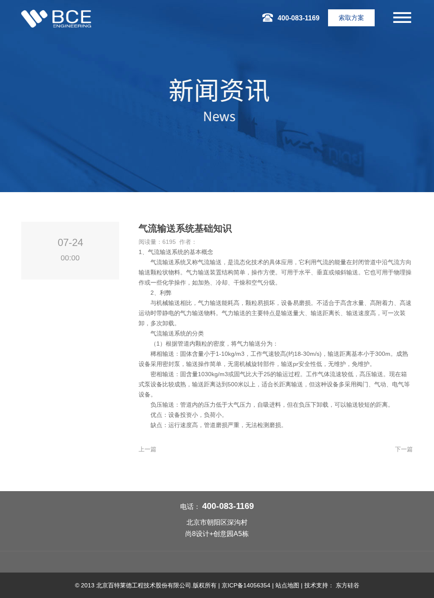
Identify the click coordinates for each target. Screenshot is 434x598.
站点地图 (287, 585)
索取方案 (351, 17)
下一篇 (404, 449)
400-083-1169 (228, 506)
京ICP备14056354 (246, 585)
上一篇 (147, 449)
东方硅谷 (347, 585)
